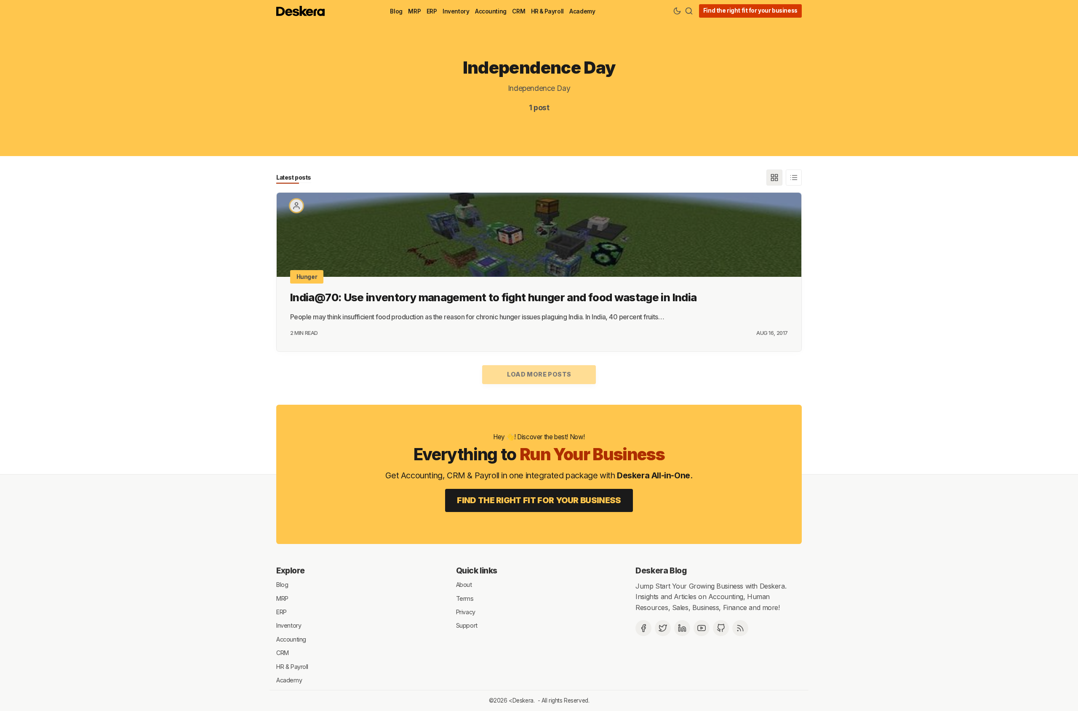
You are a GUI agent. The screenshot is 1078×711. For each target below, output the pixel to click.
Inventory (456, 11)
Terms (465, 598)
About (464, 584)
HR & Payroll (547, 11)
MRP (414, 11)
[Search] (689, 11)
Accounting (491, 11)
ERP (432, 11)
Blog (396, 11)
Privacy (465, 611)
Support (467, 625)
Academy (582, 11)
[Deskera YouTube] (702, 628)
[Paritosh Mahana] (296, 205)
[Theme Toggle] (677, 11)
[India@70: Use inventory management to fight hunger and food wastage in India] (539, 235)
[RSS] (740, 628)
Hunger (307, 276)
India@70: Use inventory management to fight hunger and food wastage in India (493, 297)
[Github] (721, 628)
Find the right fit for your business (750, 10)
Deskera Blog (660, 570)
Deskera (523, 700)
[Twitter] (663, 628)
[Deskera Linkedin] (682, 628)
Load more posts (539, 374)
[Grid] (774, 178)
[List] (794, 178)
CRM (518, 11)
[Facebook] (643, 628)
